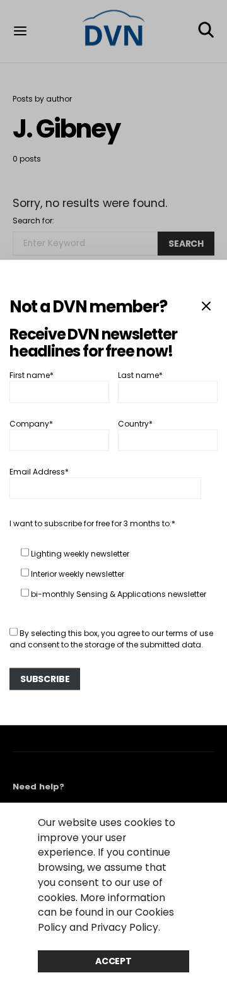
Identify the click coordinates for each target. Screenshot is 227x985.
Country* (135, 423)
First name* (31, 375)
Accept (113, 961)
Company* (31, 423)
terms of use (189, 633)
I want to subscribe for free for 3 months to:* (92, 523)
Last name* (140, 375)
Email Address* (39, 471)
